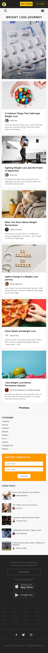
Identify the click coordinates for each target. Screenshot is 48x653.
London (26, 605)
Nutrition (5, 435)
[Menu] (43, 10)
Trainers (5, 442)
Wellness (5, 449)
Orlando (26, 623)
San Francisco (39, 605)
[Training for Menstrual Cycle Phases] (6, 520)
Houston (15, 619)
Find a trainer (26, 4)
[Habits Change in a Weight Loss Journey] (24, 258)
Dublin (15, 616)
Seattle (37, 608)
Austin (4, 612)
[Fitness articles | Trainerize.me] (3, 4)
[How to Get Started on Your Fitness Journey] (6, 495)
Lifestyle (5, 431)
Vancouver (38, 619)
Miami (26, 616)
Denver (15, 612)
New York (26, 619)
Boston (4, 616)
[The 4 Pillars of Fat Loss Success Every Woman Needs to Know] (6, 507)
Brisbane (4, 619)
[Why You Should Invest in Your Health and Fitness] (24, 50)
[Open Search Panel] (5, 10)
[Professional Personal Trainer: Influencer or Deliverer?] (6, 545)
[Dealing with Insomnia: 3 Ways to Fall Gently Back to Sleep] (6, 533)
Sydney (37, 612)
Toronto (37, 616)
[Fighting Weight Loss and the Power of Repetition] (24, 150)
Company (5, 421)
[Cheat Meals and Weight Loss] (24, 313)
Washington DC (39, 623)
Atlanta (4, 605)
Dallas (14, 608)
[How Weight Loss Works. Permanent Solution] (24, 364)
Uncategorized (7, 445)
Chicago (15, 605)
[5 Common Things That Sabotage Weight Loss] (24, 95)
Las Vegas (15, 623)
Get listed (40, 4)
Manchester (27, 612)
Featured (5, 428)
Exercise (5, 425)
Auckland (4, 608)
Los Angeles (27, 608)
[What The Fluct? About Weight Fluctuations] (24, 204)
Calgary (4, 623)
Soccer (4, 438)
